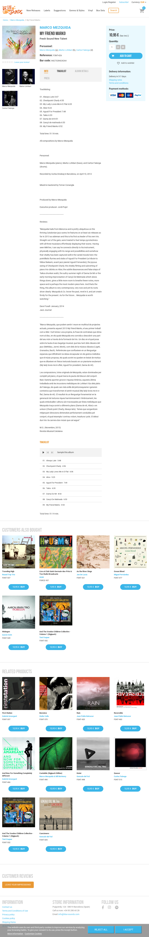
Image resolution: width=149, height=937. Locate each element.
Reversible (118, 713)
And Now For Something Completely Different (17, 774)
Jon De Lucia (82, 574)
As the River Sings (84, 571)
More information (15, 933)
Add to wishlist (127, 63)
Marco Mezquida (17, 20)
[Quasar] (130, 753)
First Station (7, 713)
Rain (78, 713)
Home (5, 20)
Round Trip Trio (8, 574)
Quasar (117, 773)
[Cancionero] (55, 813)
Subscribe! (124, 2)
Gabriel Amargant (9, 716)
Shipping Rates (9, 922)
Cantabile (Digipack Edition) (50, 773)
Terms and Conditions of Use (15, 911)
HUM (41, 577)
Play (43, 452)
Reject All (101, 929)
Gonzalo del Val (83, 776)
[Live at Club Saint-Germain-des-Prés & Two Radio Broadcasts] (55, 551)
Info (46, 71)
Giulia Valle (44, 716)
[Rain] (93, 693)
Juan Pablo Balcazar (85, 716)
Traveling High (8, 571)
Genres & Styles (77, 10)
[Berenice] (55, 693)
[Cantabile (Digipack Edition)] (55, 753)
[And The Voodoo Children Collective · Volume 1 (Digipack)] (55, 612)
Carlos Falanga (83, 50)
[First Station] (18, 693)
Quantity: (113, 41)
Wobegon (6, 631)
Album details (81, 71)
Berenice (43, 713)
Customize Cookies (33, 933)
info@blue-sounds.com (68, 914)
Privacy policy (8, 914)
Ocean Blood (119, 571)
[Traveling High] (18, 551)
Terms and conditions (118, 83)
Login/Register (109, 2)
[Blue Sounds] (12, 10)
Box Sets (100, 10)
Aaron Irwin (7, 635)
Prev (48, 452)
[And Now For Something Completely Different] (18, 753)
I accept (128, 929)
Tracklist (61, 71)
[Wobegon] (18, 612)
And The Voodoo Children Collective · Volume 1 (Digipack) (54, 632)
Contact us (7, 907)
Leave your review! (22, 62)
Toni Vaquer (44, 637)
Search (113, 10)
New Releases (33, 10)
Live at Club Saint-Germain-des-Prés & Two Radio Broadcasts (55, 572)
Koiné (79, 773)
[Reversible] (130, 693)
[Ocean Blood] (130, 551)
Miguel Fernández (121, 574)
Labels (47, 10)
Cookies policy (8, 918)
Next (52, 452)
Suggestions (60, 10)
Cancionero (44, 833)
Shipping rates (115, 80)
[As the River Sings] (93, 551)
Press (46, 78)
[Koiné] (93, 753)
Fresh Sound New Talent (53, 38)
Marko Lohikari (65, 50)
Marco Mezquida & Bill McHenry (52, 776)
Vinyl (90, 10)
